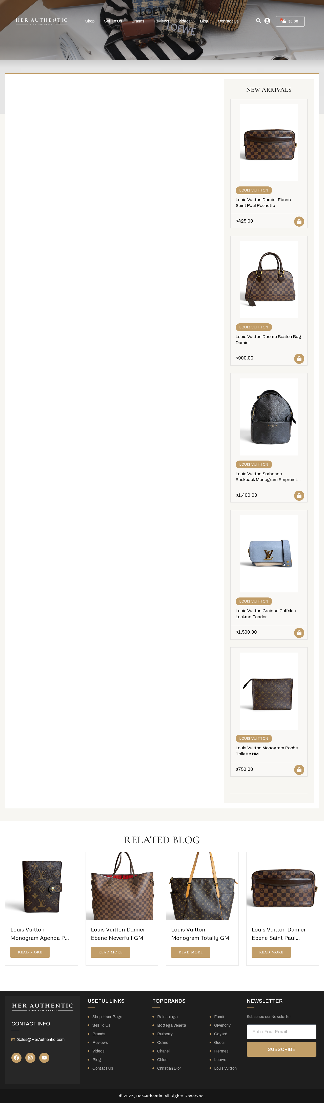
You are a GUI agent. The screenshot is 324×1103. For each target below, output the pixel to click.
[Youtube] (44, 1058)
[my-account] (267, 21)
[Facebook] (16, 1058)
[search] (258, 20)
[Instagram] (30, 1058)
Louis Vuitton (253, 190)
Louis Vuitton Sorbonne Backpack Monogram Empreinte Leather (267, 479)
